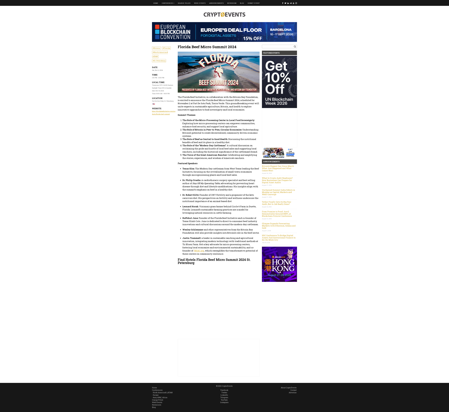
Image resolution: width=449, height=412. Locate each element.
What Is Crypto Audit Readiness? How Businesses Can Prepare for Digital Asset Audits (277, 180)
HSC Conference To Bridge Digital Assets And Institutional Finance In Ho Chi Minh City (279, 237)
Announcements (216, 3)
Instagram (296, 3)
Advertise (293, 392)
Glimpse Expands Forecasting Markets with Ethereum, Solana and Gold (279, 225)
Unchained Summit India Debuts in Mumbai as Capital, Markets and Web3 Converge (278, 192)
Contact (293, 390)
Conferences (167, 3)
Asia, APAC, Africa (160, 397)
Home (156, 3)
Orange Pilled (184, 3)
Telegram (291, 3)
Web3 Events (200, 3)
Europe (156, 395)
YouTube (293, 3)
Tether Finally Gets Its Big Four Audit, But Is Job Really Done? (276, 203)
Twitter (285, 3)
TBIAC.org (199, 250)
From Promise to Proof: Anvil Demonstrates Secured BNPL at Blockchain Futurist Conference (277, 213)
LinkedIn (288, 3)
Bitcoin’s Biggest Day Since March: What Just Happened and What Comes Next (278, 168)
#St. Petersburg (159, 61)
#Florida (166, 48)
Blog (242, 3)
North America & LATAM (163, 392)
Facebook (283, 3)
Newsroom (232, 3)
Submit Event (254, 3)
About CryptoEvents (289, 388)
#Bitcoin (156, 48)
